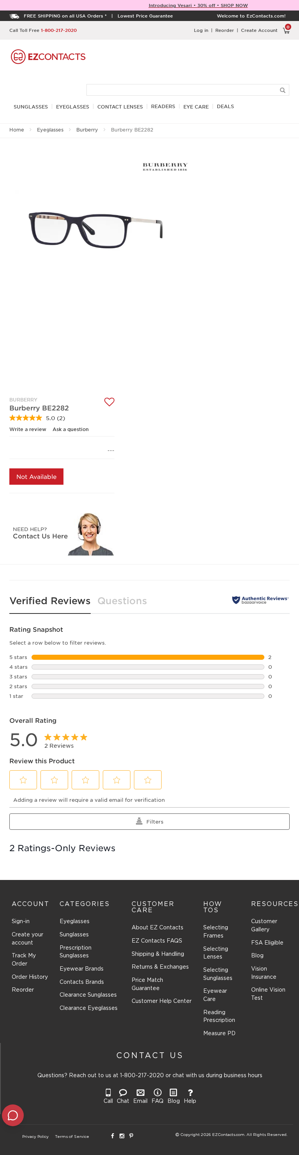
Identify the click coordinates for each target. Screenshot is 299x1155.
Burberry (87, 129)
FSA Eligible (267, 943)
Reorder (224, 30)
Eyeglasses (50, 129)
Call (108, 1101)
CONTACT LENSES (120, 106)
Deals (225, 106)
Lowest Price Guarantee (145, 15)
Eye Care (196, 106)
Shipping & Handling (158, 954)
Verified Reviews (50, 600)
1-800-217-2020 (59, 30)
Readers (163, 106)
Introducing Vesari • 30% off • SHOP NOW (198, 5)
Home (16, 129)
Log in (201, 30)
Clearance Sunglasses (88, 995)
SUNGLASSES (31, 106)
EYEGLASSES (72, 106)
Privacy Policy (35, 1137)
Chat (123, 1101)
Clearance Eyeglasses (89, 1008)
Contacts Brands (82, 982)
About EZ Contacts (157, 927)
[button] (23, 780)
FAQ (157, 1101)
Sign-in (21, 921)
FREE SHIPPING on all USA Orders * (65, 15)
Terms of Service (72, 1137)
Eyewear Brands (82, 969)
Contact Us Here (40, 536)
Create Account (259, 30)
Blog (257, 955)
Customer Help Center (162, 1001)
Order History (30, 977)
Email (140, 1101)
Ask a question (71, 429)
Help (190, 1101)
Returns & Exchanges (160, 967)
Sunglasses (74, 934)
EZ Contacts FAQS (157, 941)
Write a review (27, 429)
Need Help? (30, 529)
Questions (122, 600)
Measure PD (219, 1033)
